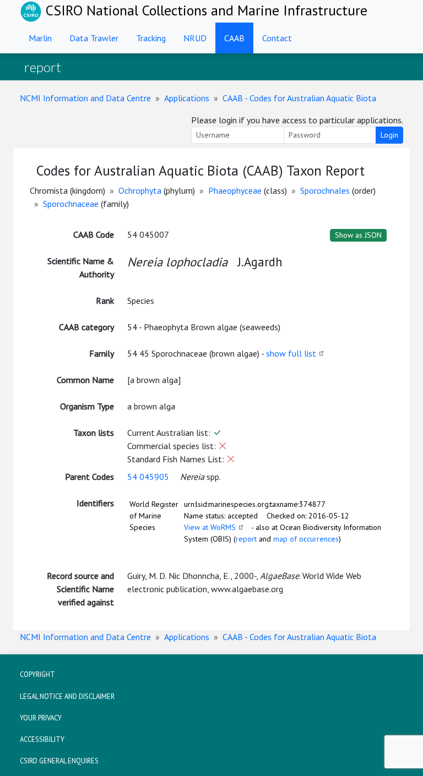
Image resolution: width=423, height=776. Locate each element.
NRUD (195, 37)
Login (389, 135)
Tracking (151, 37)
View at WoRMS (210, 527)
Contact (277, 37)
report (246, 539)
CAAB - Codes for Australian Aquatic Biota (299, 97)
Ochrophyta (139, 190)
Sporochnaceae (71, 203)
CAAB (234, 37)
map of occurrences (306, 539)
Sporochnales (325, 190)
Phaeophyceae (235, 190)
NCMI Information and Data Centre (85, 97)
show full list (291, 353)
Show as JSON (358, 235)
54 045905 (148, 476)
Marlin (40, 37)
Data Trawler (93, 37)
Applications (186, 97)
